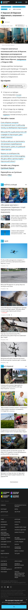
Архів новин (18, 561)
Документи (18, 567)
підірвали (6, 114)
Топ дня (17, 553)
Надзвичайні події (20, 527)
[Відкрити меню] (26, 2)
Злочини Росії (5, 547)
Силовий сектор (6, 541)
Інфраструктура (19, 532)
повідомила (21, 59)
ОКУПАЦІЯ (3, 509)
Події (2, 519)
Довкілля (4, 529)
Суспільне (7, 22)
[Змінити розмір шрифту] (26, 26)
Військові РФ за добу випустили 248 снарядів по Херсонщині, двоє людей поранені (14, 134)
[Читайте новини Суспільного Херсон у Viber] (11, 587)
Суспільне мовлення (4, 564)
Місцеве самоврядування (20, 538)
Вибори (3, 527)
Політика (4, 544)
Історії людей (19, 541)
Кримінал (4, 522)
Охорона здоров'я (20, 529)
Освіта (17, 524)
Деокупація (4, 9)
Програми (4, 571)
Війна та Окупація (17, 9)
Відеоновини (5, 553)
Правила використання (19, 564)
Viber (10, 175)
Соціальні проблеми (18, 547)
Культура (17, 522)
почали (18, 95)
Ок (14, 606)
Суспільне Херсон (7, 168)
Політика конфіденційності (6, 568)
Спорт (2, 551)
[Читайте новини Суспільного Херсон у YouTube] (8, 587)
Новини (3, 505)
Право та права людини (5, 538)
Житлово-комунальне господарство (5, 534)
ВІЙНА (16, 509)
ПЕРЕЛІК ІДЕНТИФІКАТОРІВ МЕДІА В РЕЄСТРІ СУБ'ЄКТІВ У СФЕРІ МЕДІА (20, 574)
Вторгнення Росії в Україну (19, 6)
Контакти (4, 561)
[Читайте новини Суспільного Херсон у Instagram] (5, 587)
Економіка (4, 524)
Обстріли (17, 511)
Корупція (17, 519)
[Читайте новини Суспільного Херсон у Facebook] (2, 587)
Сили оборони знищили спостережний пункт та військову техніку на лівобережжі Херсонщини (14, 125)
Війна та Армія (19, 551)
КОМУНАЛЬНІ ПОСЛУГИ (6, 6)
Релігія (17, 544)
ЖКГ (10, 9)
